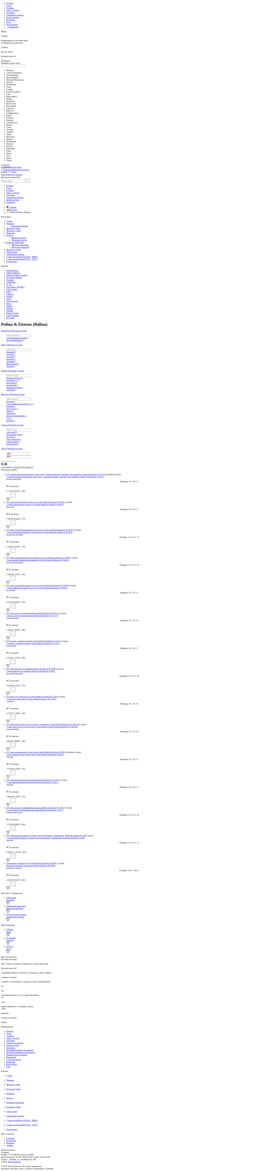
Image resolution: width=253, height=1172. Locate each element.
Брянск (9, 139)
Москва (9, 70)
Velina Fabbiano (13, 273)
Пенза (9, 153)
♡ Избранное (12, 27)
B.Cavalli (10, 318)
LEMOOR (10, 282)
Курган (9, 146)
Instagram (10, 1143)
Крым (9, 115)
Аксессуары (11, 252)
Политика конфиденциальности (20, 1052)
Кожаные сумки (13, 250)
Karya (8, 304)
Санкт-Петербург (14, 73)
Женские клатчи (19, 238)
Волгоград (11, 103)
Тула (8, 156)
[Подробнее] (7, 496)
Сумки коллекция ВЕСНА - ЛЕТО (22, 259)
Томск (9, 160)
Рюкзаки (10, 223)
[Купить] (13, 495)
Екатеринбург (12, 75)
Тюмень (9, 118)
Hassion (9, 308)
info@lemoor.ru (14, 1162)
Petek (8, 299)
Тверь (8, 134)
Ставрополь (11, 122)
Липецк (9, 129)
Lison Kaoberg (12, 315)
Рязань (9, 125)
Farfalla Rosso (12, 270)
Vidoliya (9, 294)
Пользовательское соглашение (19, 1050)
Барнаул (9, 120)
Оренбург (10, 148)
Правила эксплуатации (16, 1055)
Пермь (9, 99)
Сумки (9, 221)
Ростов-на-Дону (13, 92)
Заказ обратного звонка (11, 174)
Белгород (10, 137)
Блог (8, 1067)
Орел (8, 151)
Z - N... (9, 285)
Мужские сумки (13, 231)
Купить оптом (12, 17)
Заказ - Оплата (12, 10)
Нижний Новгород (14, 80)
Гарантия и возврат (15, 15)
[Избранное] (7, 500)
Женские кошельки (20, 245)
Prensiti (9, 296)
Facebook (10, 1138)
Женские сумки (13, 228)
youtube (9, 1145)
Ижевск (9, 144)
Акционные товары (15, 254)
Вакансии (10, 1062)
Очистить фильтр (9, 461)
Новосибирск (12, 77)
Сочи (8, 127)
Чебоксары (11, 141)
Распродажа (11, 261)
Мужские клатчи (19, 240)
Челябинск (11, 84)
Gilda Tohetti (11, 289)
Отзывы (10, 8)
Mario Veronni (12, 313)
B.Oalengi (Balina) (14, 277)
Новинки (10, 233)
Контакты (10, 20)
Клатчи (9, 235)
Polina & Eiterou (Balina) (17, 275)
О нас (8, 5)
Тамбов (9, 132)
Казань (9, 82)
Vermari (9, 311)
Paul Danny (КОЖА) (15, 287)
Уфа (8, 94)
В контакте (11, 1141)
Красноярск (11, 96)
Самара (9, 89)
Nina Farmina (12, 301)
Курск (9, 158)
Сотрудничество (13, 1060)
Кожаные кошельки (15, 242)
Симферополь (12, 113)
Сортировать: (7, 467)
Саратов (10, 108)
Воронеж (10, 101)
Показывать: (6, 470)
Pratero (9, 306)
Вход (8, 22)
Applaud (10, 280)
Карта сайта (11, 1064)
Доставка (10, 13)
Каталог (10, 3)
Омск (8, 87)
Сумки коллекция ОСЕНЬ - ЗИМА (22, 257)
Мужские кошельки (20, 247)
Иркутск (10, 111)
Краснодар (11, 106)
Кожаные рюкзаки (20, 226)
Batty (8, 292)
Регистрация (12, 24)
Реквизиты (11, 1057)
